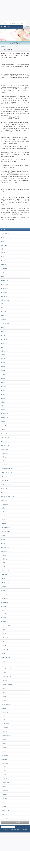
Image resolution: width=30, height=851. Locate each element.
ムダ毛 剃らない (4, 559)
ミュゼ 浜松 (2, 46)
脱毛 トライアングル (5, 304)
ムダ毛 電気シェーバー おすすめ (8, 563)
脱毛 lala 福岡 (4, 268)
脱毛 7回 (3, 253)
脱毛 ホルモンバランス (6, 323)
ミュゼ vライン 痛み (5, 625)
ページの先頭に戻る (15, 822)
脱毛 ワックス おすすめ (6, 351)
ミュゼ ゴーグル (4, 641)
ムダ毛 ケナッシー (5, 453)
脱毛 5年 (3, 249)
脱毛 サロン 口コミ (5, 292)
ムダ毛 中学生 (4, 551)
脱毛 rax (3, 272)
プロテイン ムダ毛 (5, 437)
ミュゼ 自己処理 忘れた (6, 723)
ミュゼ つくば (4, 645)
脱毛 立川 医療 (4, 425)
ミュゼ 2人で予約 (5, 802)
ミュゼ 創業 (3, 739)
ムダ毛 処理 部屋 (4, 523)
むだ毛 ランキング (5, 508)
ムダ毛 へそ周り (4, 500)
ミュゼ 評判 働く (4, 770)
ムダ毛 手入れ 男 (4, 519)
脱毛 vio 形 (3, 276)
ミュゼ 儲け (3, 786)
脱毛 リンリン (4, 339)
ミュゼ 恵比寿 (4, 716)
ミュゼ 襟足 (3, 708)
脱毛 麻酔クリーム (5, 409)
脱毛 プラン (3, 315)
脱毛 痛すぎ (3, 398)
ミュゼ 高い (3, 719)
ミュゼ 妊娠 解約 (4, 763)
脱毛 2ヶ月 (3, 237)
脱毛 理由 (3, 421)
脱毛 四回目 (3, 386)
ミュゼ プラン (4, 672)
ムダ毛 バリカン (4, 488)
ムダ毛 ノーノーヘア (5, 480)
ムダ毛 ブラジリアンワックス (7, 496)
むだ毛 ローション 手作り (7, 515)
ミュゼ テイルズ (4, 649)
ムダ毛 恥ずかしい (5, 547)
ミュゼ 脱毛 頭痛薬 (5, 233)
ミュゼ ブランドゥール (6, 676)
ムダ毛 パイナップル (5, 484)
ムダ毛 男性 (3, 543)
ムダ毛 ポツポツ (4, 504)
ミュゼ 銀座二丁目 (5, 712)
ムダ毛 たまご (4, 464)
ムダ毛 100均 (4, 441)
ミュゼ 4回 (3, 806)
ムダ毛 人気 (3, 535)
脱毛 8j (2, 256)
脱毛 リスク (3, 335)
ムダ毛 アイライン (5, 445)
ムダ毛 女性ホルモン (5, 527)
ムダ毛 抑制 (3, 586)
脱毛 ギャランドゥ (5, 280)
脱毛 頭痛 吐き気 (4, 402)
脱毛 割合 (3, 362)
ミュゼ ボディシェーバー (6, 684)
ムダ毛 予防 (3, 578)
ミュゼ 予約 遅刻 (4, 790)
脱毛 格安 (3, 358)
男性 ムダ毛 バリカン (5, 621)
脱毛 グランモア (4, 284)
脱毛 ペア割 (3, 319)
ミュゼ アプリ (4, 629)
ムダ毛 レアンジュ (5, 511)
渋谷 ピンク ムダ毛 (5, 610)
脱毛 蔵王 (3, 394)
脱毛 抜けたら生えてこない (7, 406)
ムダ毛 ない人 (4, 476)
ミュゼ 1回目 (4, 798)
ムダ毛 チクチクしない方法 (7, 468)
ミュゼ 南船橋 (4, 759)
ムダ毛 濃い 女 (4, 566)
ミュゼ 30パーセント (5, 810)
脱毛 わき (3, 347)
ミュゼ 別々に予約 (5, 782)
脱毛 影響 (3, 355)
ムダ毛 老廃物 (4, 590)
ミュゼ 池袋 (3, 747)
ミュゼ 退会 (3, 743)
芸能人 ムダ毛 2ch (5, 602)
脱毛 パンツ (3, 311)
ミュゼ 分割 (3, 774)
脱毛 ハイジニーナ (5, 307)
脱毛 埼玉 (3, 378)
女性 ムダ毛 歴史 (4, 614)
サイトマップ (4, 826)
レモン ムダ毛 (4, 594)
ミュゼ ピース (4, 661)
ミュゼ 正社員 (4, 731)
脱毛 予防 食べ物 (4, 417)
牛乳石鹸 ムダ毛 (4, 598)
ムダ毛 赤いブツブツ (5, 539)
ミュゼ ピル (3, 665)
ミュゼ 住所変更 (4, 727)
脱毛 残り (3, 382)
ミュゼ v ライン (4, 814)
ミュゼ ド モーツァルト (6, 653)
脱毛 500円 (3, 260)
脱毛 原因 (3, 374)
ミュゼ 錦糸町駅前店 (5, 704)
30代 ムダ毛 (3, 429)
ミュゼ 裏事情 (4, 794)
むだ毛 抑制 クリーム (5, 582)
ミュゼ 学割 (3, 700)
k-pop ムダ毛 (4, 433)
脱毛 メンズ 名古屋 (5, 327)
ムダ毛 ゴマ (3, 460)
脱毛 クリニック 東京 (5, 288)
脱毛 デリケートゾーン (6, 300)
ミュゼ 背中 (3, 767)
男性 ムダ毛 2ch (4, 617)
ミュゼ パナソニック (5, 657)
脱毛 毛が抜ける (4, 413)
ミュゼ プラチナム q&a (6, 668)
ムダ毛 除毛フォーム (5, 531)
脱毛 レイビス (4, 343)
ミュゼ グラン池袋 (5, 637)
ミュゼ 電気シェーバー (6, 755)
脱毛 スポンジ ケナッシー (7, 296)
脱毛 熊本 (3, 370)
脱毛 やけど (3, 331)
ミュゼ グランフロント (6, 633)
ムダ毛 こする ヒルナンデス (7, 457)
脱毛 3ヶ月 (3, 241)
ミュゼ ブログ (5, 27)
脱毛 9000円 (3, 264)
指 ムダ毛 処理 (4, 606)
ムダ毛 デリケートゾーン (6, 472)
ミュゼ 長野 (3, 751)
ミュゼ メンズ (4, 688)
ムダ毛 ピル (3, 492)
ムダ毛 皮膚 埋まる (5, 574)
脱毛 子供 (3, 390)
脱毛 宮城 (3, 366)
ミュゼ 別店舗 (4, 778)
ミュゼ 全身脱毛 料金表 (6, 735)
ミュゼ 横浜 (3, 696)
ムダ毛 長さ (3, 555)
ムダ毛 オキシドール (5, 449)
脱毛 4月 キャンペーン (6, 245)
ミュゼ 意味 (3, 692)
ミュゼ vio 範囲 (4, 818)
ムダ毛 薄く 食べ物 (5, 570)
